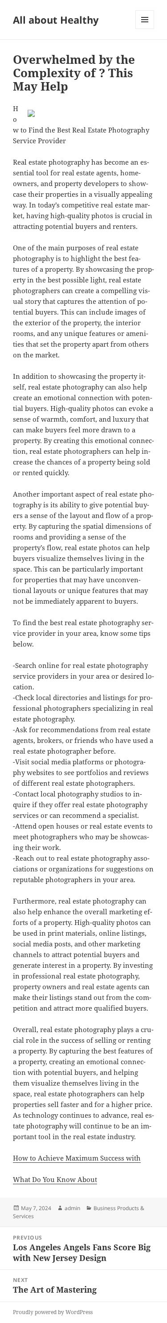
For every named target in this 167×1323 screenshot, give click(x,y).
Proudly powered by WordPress (53, 1312)
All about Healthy (56, 19)
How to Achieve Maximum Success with (77, 1157)
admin (72, 1208)
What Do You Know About (55, 1179)
